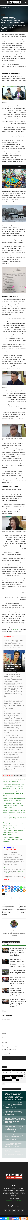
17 (3, 1080)
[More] (24, 890)
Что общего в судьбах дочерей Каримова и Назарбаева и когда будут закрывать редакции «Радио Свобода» (8, 910)
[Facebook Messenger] (9, 887)
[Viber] (12, 887)
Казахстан (14, 896)
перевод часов (16, 897)
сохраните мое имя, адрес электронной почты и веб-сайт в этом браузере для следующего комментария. (13, 1047)
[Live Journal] (24, 887)
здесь (19, 873)
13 (14, 1078)
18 (6, 1080)
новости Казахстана (6, 897)
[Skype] (15, 890)
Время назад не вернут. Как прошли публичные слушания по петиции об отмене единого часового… (14, 813)
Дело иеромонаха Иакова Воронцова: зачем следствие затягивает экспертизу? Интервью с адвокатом (18, 981)
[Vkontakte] (15, 887)
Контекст (7, 7)
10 (3, 1078)
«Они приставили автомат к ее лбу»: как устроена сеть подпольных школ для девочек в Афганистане (17, 963)
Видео (3, 981)
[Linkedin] (21, 890)
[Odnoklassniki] (3, 890)
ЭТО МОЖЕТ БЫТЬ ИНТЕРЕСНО (10, 942)
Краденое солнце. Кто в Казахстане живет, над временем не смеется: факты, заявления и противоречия (13, 786)
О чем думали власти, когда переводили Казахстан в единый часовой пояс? (13, 805)
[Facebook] (3, 887)
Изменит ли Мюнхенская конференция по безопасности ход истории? (21, 909)
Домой (2, 7)
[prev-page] (3, 1011)
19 (10, 1080)
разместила (5, 238)
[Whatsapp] (21, 887)
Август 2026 (14, 1070)
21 (17, 1080)
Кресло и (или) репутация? (11, 791)
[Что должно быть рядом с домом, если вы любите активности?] (5, 972)
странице (15, 629)
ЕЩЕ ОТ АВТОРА (6, 944)
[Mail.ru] (12, 890)
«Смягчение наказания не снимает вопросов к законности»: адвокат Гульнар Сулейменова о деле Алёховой (18, 952)
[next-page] (5, 1011)
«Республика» (8, 868)
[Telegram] (18, 887)
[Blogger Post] (18, 890)
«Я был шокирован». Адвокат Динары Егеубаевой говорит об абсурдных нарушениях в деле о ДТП (18, 992)
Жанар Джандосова (6, 896)
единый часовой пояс (10, 894)
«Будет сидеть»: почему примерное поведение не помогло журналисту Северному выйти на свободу (18, 1003)
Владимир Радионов (7, 30)
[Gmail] (9, 890)
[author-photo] (14, 927)
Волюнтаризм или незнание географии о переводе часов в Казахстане (12, 839)
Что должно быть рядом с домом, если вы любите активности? (18, 972)
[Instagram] (6, 887)
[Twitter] (6, 890)
